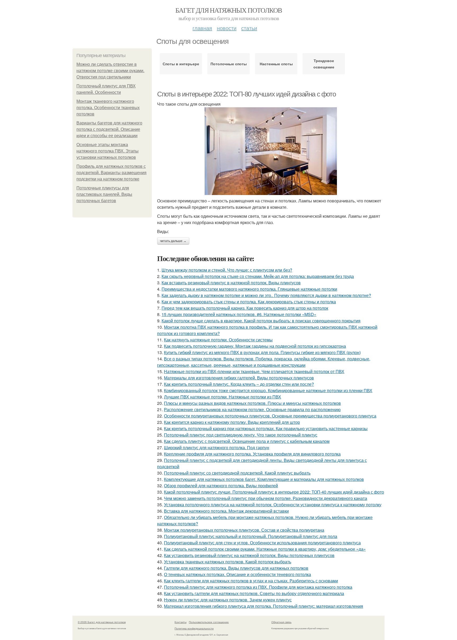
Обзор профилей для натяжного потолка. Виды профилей (221, 486)
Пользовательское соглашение (209, 622)
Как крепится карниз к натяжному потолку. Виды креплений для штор (232, 422)
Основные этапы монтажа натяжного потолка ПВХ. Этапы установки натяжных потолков (107, 151)
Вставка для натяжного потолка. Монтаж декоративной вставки (226, 511)
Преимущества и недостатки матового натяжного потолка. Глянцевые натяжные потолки (249, 289)
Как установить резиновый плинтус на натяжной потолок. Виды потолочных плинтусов (249, 555)
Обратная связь (281, 622)
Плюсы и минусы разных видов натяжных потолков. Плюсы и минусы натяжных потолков (252, 403)
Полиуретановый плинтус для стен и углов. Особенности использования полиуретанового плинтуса (262, 543)
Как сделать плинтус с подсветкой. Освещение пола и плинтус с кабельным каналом (247, 441)
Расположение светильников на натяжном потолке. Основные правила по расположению (252, 409)
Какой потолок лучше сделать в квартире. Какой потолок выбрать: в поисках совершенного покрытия (261, 321)
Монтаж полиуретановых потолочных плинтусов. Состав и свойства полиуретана (244, 530)
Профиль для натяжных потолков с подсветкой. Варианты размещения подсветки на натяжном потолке (111, 172)
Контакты (180, 622)
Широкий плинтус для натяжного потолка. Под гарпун (216, 447)
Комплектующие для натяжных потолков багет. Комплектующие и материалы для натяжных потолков (264, 479)
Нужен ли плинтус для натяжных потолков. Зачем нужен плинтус (228, 600)
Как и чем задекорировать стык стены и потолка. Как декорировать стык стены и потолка (249, 302)
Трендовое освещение (323, 63)
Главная (202, 28)
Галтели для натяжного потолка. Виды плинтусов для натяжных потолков (236, 568)
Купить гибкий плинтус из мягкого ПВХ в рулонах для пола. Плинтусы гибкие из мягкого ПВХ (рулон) (262, 352)
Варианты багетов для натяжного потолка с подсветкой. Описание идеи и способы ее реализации (109, 129)
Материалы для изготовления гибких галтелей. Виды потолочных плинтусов (239, 378)
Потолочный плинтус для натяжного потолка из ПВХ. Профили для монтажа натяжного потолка (258, 587)
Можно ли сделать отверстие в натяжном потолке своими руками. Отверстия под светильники (110, 70)
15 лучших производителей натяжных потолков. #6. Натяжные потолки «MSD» (239, 314)
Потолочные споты (229, 63)
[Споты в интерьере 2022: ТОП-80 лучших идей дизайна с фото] (271, 151)
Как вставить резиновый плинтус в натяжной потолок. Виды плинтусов (231, 283)
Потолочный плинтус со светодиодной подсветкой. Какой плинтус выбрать (237, 473)
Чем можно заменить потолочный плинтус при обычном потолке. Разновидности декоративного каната (265, 498)
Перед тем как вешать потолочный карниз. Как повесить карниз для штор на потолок (245, 308)
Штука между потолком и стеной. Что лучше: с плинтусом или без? (227, 270)
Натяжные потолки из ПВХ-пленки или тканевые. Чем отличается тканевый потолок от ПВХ (254, 371)
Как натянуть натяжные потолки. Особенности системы (218, 340)
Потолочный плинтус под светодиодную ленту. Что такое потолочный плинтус (240, 435)
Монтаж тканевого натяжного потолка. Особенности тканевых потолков (108, 107)
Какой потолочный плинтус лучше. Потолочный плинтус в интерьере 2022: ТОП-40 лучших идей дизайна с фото (274, 492)
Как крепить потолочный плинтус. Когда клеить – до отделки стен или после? (239, 384)
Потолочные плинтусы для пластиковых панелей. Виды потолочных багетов (104, 194)
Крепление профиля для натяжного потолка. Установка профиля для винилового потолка (252, 454)
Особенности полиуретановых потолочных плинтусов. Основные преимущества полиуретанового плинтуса (270, 416)
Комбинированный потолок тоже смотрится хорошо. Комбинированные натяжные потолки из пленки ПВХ (268, 390)
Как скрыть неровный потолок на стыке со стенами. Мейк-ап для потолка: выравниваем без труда (258, 276)
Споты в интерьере (181, 63)
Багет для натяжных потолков (228, 10)
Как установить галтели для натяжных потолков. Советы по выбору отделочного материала (254, 593)
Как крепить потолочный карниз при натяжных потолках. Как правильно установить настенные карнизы (266, 428)
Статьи (249, 28)
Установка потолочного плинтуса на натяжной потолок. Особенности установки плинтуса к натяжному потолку (272, 505)
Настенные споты (276, 63)
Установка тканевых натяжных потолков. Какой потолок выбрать (227, 562)
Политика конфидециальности (194, 628)
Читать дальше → (173, 241)
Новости (226, 28)
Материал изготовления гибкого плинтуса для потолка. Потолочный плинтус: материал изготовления (263, 606)
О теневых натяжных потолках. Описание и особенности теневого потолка (237, 574)
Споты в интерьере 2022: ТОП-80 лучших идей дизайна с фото (246, 94)
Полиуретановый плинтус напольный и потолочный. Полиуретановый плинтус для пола (250, 536)
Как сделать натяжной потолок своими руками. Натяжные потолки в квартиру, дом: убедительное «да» (265, 549)
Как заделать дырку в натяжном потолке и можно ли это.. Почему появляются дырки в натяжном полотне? (266, 295)
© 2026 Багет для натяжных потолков (102, 622)
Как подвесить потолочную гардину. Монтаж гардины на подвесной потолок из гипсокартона (255, 346)
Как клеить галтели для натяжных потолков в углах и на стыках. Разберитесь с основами (251, 581)
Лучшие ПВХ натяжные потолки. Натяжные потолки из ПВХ (222, 397)
